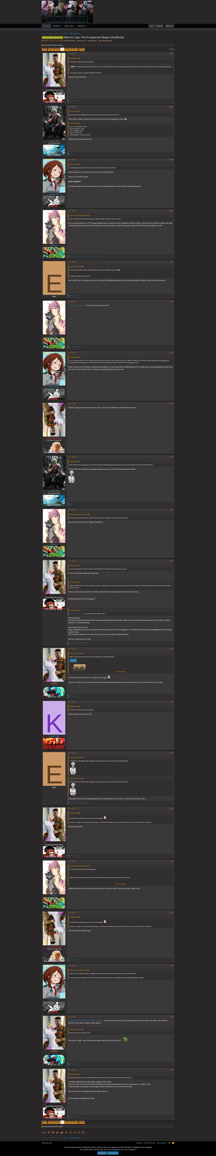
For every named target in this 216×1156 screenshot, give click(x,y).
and (79, 643)
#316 (171, 861)
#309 (171, 457)
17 (66, 49)
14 (55, 49)
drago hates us (92, 41)
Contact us (139, 1143)
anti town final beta (69, 41)
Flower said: (74, 164)
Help (169, 1143)
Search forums (55, 30)
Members (81, 26)
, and (86, 256)
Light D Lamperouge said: (78, 215)
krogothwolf (54, 736)
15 (59, 49)
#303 (171, 160)
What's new (68, 26)
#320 (171, 1070)
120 (76, 49)
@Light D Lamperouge (77, 305)
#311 (171, 561)
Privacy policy (161, 1143)
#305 (171, 262)
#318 (171, 966)
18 (69, 49)
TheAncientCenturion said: (78, 514)
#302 (171, 107)
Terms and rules (150, 1143)
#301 (171, 54)
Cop (72, 69)
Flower (54, 245)
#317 (171, 912)
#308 (171, 404)
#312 (171, 649)
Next (81, 49)
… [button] (52, 49)
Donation (56, 26)
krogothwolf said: (75, 1029)
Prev (44, 49)
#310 (171, 510)
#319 (171, 1017)
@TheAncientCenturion (95, 1020)
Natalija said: (74, 58)
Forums (46, 26)
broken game (81, 41)
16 (62, 49)
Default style (48, 1143)
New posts (45, 30)
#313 (171, 702)
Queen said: (74, 111)
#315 (171, 808)
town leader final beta (105, 41)
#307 (171, 353)
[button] (62, 26)
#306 (171, 301)
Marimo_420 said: (75, 267)
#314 (171, 753)
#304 (171, 211)
